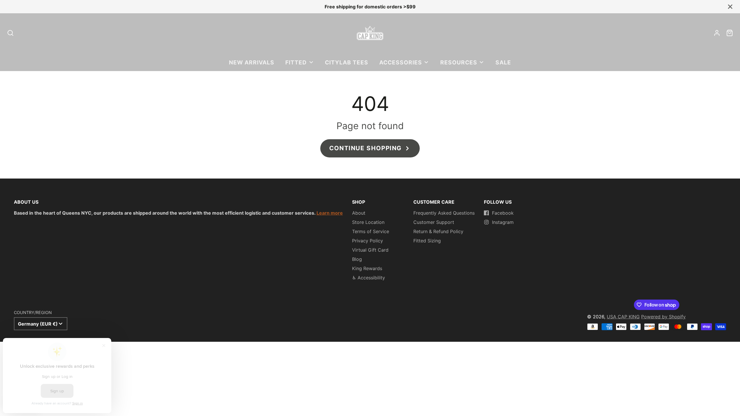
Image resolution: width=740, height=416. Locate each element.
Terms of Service (370, 231)
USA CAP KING (623, 317)
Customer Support (433, 222)
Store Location (368, 222)
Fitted (296, 62)
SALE (503, 62)
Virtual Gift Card (370, 250)
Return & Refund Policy (438, 231)
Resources (458, 62)
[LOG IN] (716, 32)
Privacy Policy (367, 241)
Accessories (400, 62)
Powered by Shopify (663, 317)
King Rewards (367, 268)
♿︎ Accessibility (368, 278)
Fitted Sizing (427, 241)
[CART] (729, 32)
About (358, 213)
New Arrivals (251, 62)
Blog (357, 259)
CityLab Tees (346, 62)
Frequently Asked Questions (444, 213)
